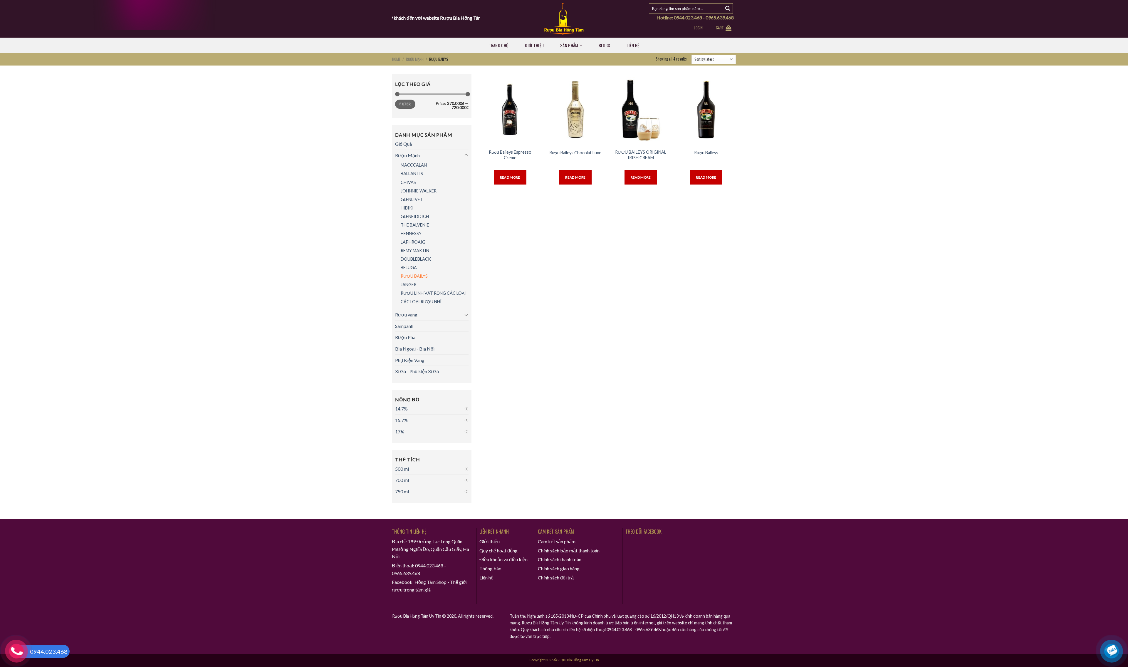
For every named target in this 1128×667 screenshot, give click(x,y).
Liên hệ (633, 45)
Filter (405, 104)
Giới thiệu (534, 45)
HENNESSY (411, 233)
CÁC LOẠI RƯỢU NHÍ (421, 301)
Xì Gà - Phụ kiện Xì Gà (417, 371)
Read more (510, 177)
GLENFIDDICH (415, 216)
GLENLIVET (412, 199)
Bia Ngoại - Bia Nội (414, 348)
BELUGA (409, 267)
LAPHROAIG (413, 241)
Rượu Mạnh (415, 59)
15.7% (401, 420)
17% (399, 431)
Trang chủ (499, 45)
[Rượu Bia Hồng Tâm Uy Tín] (564, 19)
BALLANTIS (412, 173)
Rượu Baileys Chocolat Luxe (575, 152)
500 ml (402, 469)
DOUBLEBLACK (416, 259)
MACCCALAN (414, 164)
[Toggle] (466, 155)
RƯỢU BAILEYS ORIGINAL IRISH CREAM (640, 155)
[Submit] (728, 9)
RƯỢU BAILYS (414, 276)
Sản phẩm (569, 45)
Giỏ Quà (403, 144)
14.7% (401, 408)
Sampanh (404, 326)
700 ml (402, 480)
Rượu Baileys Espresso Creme (510, 155)
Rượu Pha (405, 337)
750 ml (402, 491)
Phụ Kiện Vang (409, 360)
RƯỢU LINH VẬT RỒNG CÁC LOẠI (433, 293)
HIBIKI (407, 207)
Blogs (604, 45)
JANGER (409, 284)
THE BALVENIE (415, 224)
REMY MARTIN (415, 250)
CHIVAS (408, 182)
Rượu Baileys (706, 152)
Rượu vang (406, 314)
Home (396, 59)
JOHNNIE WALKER (419, 190)
